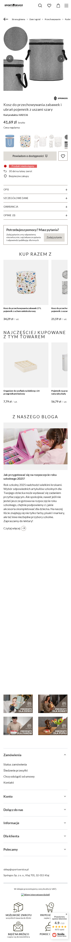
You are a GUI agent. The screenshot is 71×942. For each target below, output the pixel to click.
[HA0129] (9, 142)
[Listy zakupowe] (49, 5)
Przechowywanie (53, 19)
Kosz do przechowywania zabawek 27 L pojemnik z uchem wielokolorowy (22, 309)
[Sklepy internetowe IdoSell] (35, 894)
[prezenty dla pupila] (53, 726)
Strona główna (18, 19)
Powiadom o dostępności (28, 156)
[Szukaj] (40, 5)
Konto (8, 796)
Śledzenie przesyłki (15, 770)
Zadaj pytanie (54, 237)
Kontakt (8, 782)
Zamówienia (12, 755)
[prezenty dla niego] (18, 726)
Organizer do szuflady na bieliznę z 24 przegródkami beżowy (21, 392)
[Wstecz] (6, 19)
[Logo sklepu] (14, 5)
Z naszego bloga (35, 416)
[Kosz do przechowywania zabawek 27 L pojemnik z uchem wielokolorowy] (26, 282)
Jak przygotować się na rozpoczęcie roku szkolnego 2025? (30, 476)
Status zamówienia (15, 764)
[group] (35, 58)
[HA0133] (25, 142)
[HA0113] (40, 142)
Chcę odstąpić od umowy (19, 776)
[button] (9, 58)
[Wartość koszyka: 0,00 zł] (58, 5)
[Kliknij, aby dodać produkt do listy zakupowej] (63, 156)
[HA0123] (55, 142)
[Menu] (67, 5)
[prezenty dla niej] (53, 704)
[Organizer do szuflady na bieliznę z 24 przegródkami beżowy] (26, 365)
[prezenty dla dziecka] (18, 704)
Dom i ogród (34, 19)
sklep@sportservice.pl (16, 869)
